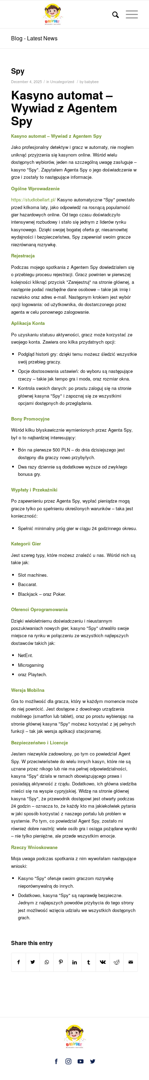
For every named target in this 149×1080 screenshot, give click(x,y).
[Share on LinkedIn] (74, 962)
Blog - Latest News (34, 38)
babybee (92, 81)
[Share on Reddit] (116, 962)
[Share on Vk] (102, 962)
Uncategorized (62, 81)
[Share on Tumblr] (88, 962)
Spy (18, 70)
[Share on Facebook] (18, 962)
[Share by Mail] (131, 962)
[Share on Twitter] (33, 962)
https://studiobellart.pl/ (33, 199)
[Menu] (128, 14)
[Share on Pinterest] (60, 962)
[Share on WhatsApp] (46, 962)
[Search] (112, 14)
